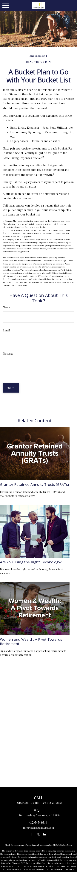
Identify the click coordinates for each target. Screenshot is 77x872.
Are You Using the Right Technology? (30, 562)
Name (6, 307)
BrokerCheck (66, 845)
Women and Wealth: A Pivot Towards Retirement (31, 641)
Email (6, 330)
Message (8, 353)
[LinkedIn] (44, 834)
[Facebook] (31, 834)
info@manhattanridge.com (38, 827)
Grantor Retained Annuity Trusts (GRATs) (34, 484)
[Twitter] (38, 834)
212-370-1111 (32, 803)
